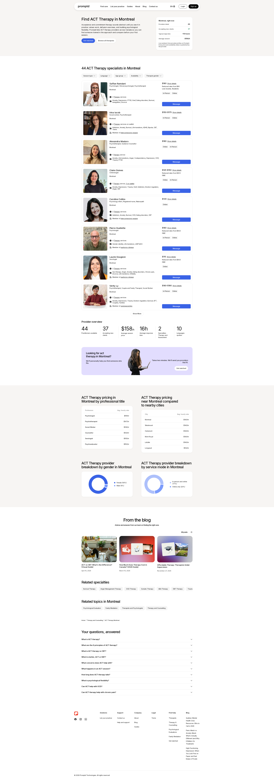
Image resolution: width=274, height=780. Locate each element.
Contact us (153, 6)
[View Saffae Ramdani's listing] (137, 94)
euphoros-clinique (127, 247)
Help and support (123, 722)
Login (183, 6)
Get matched (88, 41)
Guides (130, 6)
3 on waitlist (130, 184)
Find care (104, 6)
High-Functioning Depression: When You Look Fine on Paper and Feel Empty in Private (192, 753)
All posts (184, 532)
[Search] (85, 713)
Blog (144, 6)
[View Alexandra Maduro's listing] (137, 152)
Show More (137, 314)
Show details (171, 83)
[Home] (83, 6)
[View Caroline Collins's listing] (137, 209)
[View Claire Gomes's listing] (137, 181)
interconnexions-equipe (129, 133)
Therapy (117, 97)
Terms (154, 718)
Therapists (172, 718)
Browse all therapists (106, 41)
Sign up (193, 6)
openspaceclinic (126, 306)
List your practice (117, 6)
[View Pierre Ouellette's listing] (137, 238)
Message (176, 104)
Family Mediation (175, 736)
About (137, 6)
